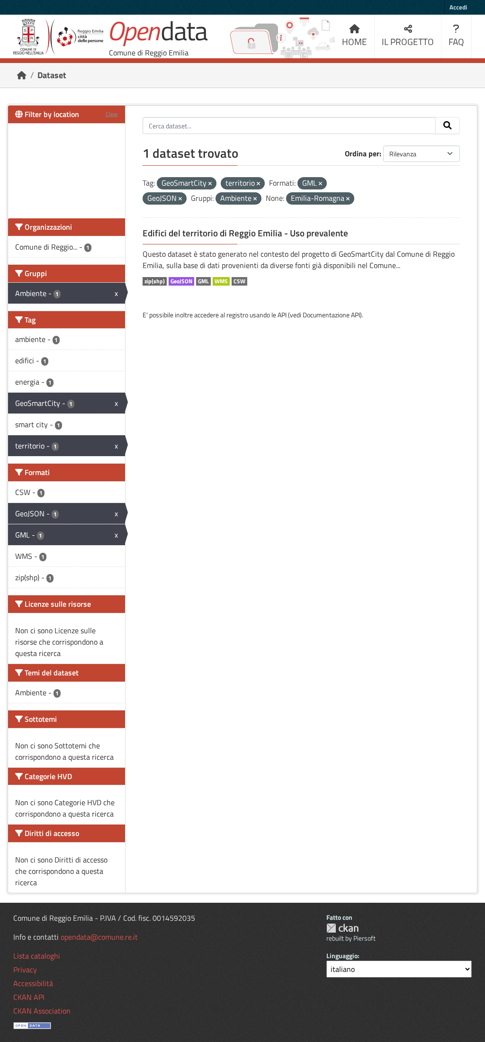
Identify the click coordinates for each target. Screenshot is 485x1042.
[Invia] (447, 125)
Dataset (51, 75)
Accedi (458, 7)
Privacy (25, 969)
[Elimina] (210, 184)
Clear (112, 113)
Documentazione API (331, 315)
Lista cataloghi (36, 955)
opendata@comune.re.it (99, 937)
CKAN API (29, 997)
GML (203, 281)
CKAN (342, 928)
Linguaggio (342, 956)
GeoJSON (181, 281)
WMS (221, 281)
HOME (354, 41)
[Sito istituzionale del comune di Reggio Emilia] (58, 36)
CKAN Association (42, 1010)
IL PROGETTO (408, 41)
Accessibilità (33, 983)
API (282, 315)
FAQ (456, 41)
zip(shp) (154, 281)
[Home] (22, 75)
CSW (239, 281)
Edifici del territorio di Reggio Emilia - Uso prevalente (245, 233)
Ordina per (362, 153)
